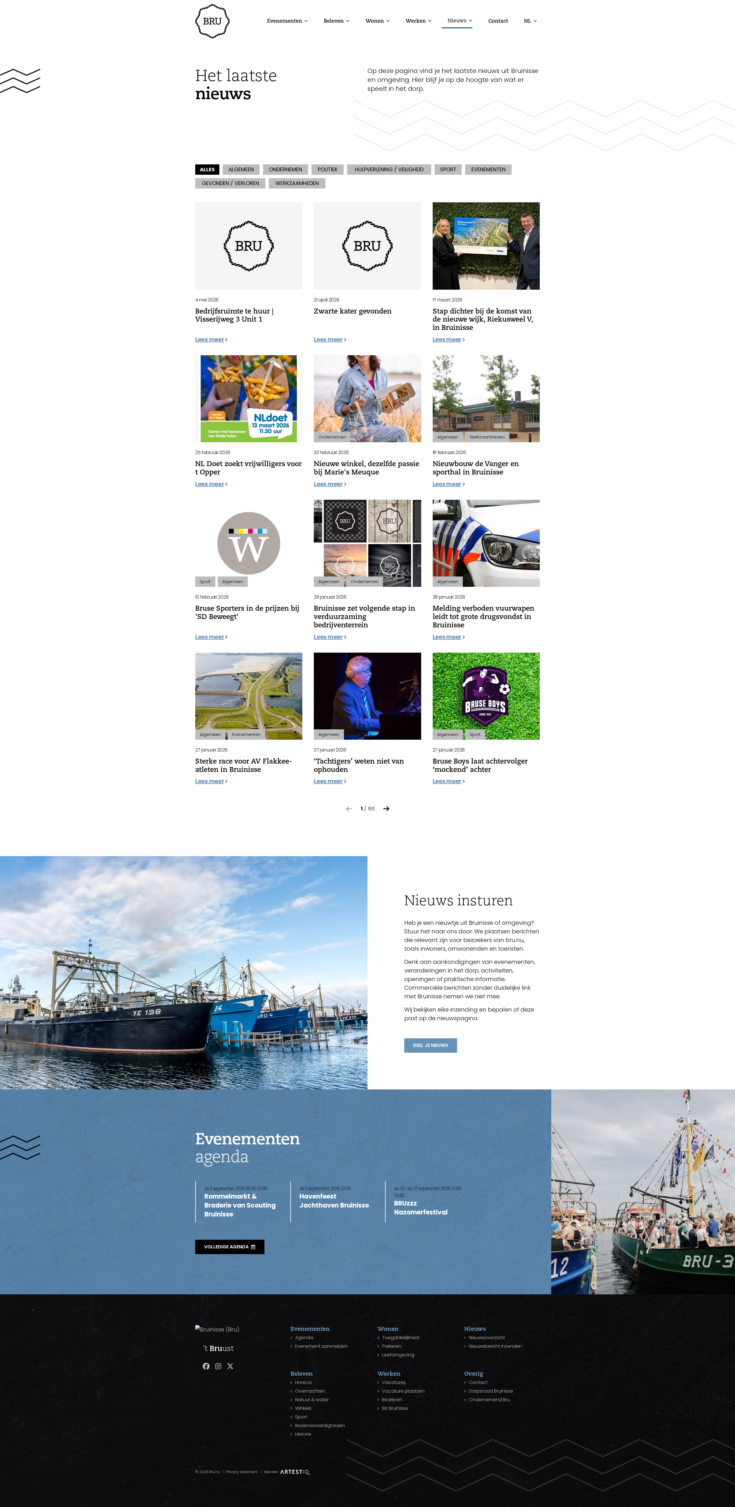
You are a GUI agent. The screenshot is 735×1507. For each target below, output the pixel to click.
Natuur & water (312, 1399)
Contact (498, 20)
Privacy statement (242, 1471)
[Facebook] (206, 1366)
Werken (416, 20)
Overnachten (310, 1391)
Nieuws (457, 20)
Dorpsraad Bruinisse (491, 1391)
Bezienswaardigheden (320, 1425)
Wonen (374, 20)
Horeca (303, 1382)
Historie (303, 1434)
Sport (301, 1417)
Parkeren (391, 1346)
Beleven (334, 20)
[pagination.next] (386, 808)
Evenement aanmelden (321, 1346)
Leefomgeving (398, 1355)
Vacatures (394, 1382)
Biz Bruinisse (395, 1408)
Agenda (304, 1337)
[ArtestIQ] (295, 1471)
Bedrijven (392, 1399)
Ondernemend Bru (489, 1399)
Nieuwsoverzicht (487, 1337)
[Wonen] (388, 20)
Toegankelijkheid (400, 1337)
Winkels (303, 1408)
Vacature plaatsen (403, 1391)
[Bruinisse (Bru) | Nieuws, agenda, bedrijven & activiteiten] (212, 21)
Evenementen (284, 20)
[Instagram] (218, 1366)
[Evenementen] (306, 20)
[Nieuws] (471, 20)
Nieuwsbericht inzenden (495, 1346)
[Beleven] (348, 20)
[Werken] (430, 20)
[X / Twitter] (230, 1366)
